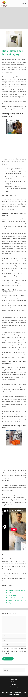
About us (14, 679)
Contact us (14, 681)
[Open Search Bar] (19, 3)
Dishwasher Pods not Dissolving (15, 590)
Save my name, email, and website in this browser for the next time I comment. (15, 651)
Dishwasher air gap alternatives (15, 598)
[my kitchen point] (4, 3)
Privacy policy (14, 687)
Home (14, 684)
